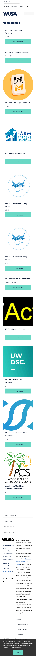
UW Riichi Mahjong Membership (17, 103)
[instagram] (3, 578)
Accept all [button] (18, 653)
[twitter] (9, 578)
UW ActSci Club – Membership (17, 329)
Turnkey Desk (7, 571)
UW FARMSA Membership (15, 153)
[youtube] (3, 581)
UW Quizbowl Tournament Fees (17, 279)
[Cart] (27, 6)
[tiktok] (6, 578)
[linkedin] (12, 578)
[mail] (6, 581)
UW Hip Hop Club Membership (17, 52)
